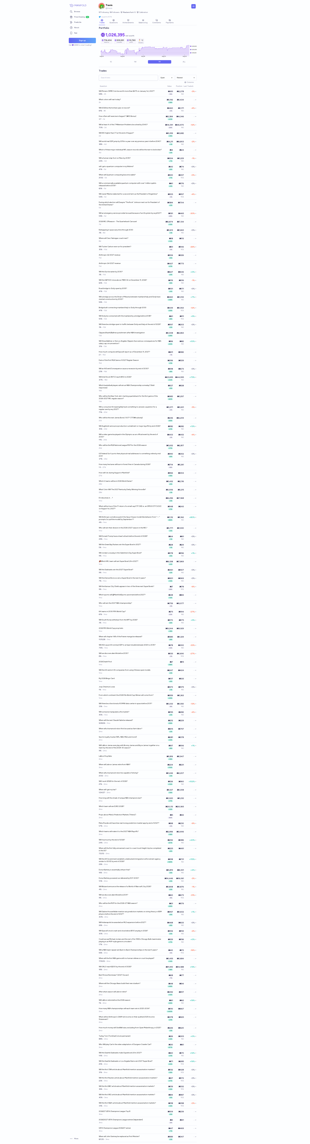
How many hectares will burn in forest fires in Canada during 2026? (125, 464)
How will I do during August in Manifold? (114, 473)
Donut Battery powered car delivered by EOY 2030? (119, 878)
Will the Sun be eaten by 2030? (111, 272)
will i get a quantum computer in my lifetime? (116, 166)
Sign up (82, 40)
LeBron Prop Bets (105, 756)
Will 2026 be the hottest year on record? (114, 108)
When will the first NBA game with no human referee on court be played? (126, 958)
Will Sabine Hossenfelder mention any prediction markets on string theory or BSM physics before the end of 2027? (130, 913)
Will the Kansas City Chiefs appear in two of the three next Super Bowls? (126, 586)
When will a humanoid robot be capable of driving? (118, 773)
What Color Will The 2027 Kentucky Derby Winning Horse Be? (122, 489)
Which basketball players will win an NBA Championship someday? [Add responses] (126, 386)
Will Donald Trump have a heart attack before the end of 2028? (123, 536)
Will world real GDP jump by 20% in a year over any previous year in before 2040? (130, 141)
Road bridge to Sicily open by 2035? (113, 288)
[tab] (102, 21)
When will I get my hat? (107, 790)
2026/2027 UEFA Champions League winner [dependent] (121, 1120)
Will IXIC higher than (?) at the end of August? (116, 133)
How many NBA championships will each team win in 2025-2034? (124, 1008)
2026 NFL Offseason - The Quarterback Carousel (118, 221)
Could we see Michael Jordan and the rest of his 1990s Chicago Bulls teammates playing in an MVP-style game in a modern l (130, 940)
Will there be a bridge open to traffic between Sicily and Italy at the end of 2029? (130, 324)
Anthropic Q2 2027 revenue (109, 255)
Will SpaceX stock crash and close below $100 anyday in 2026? (123, 931)
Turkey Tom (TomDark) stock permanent (115, 1036)
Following (104, 12)
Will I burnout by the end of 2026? (112, 840)
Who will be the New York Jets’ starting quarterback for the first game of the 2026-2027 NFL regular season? (128, 397)
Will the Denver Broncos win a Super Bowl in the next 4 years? (122, 578)
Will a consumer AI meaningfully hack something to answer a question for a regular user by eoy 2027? (128, 408)
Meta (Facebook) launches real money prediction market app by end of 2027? (129, 823)
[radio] (110, 62)
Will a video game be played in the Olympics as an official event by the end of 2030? (128, 435)
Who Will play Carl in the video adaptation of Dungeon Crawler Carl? (125, 1044)
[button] (166, 86)
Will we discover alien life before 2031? (113, 895)
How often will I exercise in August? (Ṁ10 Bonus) (117, 116)
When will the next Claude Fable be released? (116, 720)
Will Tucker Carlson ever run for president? (115, 247)
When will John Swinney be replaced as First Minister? (119, 1136)
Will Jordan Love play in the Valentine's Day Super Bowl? (120, 553)
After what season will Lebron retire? (113, 992)
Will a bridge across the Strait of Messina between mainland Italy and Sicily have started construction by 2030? (129, 298)
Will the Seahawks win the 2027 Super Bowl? (116, 570)
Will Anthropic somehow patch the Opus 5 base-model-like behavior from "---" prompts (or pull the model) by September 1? (129, 518)
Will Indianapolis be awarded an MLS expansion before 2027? (122, 922)
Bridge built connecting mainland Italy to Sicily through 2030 (122, 308)
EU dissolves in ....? (106, 498)
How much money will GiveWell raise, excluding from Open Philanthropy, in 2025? (130, 1028)
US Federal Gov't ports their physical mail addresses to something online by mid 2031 (130, 455)
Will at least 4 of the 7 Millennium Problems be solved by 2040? (123, 125)
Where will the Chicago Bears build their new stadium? (119, 983)
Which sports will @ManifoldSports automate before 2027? (122, 595)
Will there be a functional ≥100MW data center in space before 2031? (125, 703)
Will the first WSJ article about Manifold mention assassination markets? (127, 1095)
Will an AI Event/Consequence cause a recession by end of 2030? (124, 369)
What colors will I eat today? (110, 99)
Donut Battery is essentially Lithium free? (114, 870)
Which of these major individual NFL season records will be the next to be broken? (130, 150)
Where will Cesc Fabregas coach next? (113, 238)
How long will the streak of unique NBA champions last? (120, 798)
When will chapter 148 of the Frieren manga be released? (120, 637)
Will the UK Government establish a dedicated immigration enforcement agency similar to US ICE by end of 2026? (129, 860)
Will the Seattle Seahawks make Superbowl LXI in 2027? (120, 1053)
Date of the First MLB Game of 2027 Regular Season (119, 360)
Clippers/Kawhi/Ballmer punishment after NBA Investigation (122, 333)
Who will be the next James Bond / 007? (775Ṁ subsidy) (121, 418)
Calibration (143, 12)
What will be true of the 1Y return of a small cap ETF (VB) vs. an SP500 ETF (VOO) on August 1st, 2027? (130, 507)
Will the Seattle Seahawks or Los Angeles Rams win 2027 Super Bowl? (126, 1061)
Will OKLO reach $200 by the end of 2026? (115, 967)
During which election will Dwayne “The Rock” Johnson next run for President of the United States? (129, 203)
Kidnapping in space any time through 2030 (116, 230)
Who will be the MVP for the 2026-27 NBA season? (118, 903)
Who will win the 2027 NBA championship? (115, 603)
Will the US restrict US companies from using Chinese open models (124, 670)
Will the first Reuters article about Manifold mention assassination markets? (128, 1078)
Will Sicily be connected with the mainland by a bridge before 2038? (125, 316)
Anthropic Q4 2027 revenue (109, 263)
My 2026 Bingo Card (107, 678)
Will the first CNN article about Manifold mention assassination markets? (127, 1069)
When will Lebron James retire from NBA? (114, 764)
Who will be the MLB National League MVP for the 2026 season (123, 445)
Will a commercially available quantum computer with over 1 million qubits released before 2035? (127, 184)
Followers (115, 12)
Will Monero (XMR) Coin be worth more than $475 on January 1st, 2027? (127, 91)
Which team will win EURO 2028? (111, 806)
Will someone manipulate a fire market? (114, 712)
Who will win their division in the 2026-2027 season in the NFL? (123, 528)
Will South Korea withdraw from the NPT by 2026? (118, 620)
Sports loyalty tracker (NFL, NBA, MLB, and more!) (118, 737)
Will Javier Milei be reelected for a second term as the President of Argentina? (128, 194)
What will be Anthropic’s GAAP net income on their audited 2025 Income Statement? (127, 1018)
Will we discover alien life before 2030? (114, 653)
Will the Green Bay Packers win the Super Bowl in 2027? (120, 545)
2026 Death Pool (105, 662)
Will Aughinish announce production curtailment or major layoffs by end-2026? (130, 426)
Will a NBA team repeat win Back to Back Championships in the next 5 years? (128, 950)
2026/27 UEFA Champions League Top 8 (114, 1111)
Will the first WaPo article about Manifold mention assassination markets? (127, 1103)
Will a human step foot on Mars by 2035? (115, 158)
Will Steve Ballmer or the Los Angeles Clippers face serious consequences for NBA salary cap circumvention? (130, 342)
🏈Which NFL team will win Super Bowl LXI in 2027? (118, 561)
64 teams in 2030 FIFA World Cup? (112, 611)
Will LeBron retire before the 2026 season (114, 1000)
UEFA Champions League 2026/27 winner (115, 1128)
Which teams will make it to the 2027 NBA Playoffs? (119, 831)
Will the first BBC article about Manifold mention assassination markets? (127, 1086)
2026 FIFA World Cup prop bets (111, 628)
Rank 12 (129, 12)
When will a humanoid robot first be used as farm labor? (120, 729)
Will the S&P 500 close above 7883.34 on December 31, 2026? (123, 280)
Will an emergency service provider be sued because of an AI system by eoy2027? (130, 213)
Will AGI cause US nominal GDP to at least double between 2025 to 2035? (127, 645)
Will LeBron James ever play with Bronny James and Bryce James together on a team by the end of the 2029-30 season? (129, 746)
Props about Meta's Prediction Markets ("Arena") (117, 815)
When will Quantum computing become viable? (117, 175)
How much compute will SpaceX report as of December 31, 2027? (124, 352)
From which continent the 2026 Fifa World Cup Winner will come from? (126, 695)
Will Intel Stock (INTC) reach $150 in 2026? (115, 377)
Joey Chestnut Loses (107, 687)
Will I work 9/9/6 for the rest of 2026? (113, 781)
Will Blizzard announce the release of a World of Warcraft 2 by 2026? (125, 886)
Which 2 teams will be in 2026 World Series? (115, 481)
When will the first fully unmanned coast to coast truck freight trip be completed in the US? (130, 849)
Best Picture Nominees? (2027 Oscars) (114, 975)
